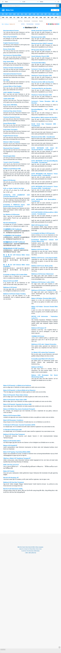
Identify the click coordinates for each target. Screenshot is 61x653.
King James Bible (8, 61)
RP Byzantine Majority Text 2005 (41, 50)
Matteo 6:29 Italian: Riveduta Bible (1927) (43, 298)
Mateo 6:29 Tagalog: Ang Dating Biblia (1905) (16, 452)
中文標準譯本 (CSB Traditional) (12, 229)
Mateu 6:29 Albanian (9, 180)
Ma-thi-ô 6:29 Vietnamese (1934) (12, 488)
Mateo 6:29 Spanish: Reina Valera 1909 (15, 399)
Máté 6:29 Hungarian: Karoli (39, 225)
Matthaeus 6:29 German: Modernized (42, 274)
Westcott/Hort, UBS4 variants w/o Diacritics (44, 117)
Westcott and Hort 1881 (38, 37)
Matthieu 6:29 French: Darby (39, 249)
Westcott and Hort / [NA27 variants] (42, 43)
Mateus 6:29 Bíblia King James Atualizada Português (19, 409)
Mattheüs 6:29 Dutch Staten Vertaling (14, 294)
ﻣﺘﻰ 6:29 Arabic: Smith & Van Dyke (13, 188)
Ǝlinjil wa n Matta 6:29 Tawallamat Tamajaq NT (17, 458)
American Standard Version (11, 117)
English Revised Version (10, 135)
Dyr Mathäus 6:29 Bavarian (11, 214)
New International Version (11, 30)
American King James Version (12, 111)
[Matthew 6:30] (59, 295)
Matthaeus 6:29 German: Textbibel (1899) (43, 290)
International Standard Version (12, 74)
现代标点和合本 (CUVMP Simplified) (13, 248)
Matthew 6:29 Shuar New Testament (14, 434)
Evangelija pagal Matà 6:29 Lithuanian (42, 359)
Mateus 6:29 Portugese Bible (12, 415)
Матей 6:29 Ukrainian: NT (11, 477)
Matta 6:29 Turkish (8, 471)
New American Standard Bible (12, 55)
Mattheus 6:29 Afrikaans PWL (12, 168)
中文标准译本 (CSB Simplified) (12, 235)
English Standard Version (11, 43)
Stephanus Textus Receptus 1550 (41, 75)
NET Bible (6, 80)
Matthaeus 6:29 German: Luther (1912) (42, 282)
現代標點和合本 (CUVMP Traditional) (14, 242)
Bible (3, 24)
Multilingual (7, 24)
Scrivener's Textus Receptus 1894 (41, 69)
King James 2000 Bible (10, 104)
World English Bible (9, 156)
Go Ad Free (3, 649)
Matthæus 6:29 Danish (10, 287)
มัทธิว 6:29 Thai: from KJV (11, 464)
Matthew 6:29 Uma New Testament (13, 482)
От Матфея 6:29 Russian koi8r (12, 429)
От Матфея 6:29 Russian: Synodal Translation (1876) (19, 425)
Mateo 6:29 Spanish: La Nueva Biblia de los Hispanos (19, 390)
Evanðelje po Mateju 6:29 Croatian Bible (15, 274)
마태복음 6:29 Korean (37, 336)
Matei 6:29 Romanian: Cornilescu (13, 420)
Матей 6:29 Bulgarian (9, 222)
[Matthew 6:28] (2, 295)
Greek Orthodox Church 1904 (40, 56)
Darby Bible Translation (10, 129)
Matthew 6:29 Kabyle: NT (38, 328)
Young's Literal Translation (11, 162)
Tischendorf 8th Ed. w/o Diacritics (41, 88)
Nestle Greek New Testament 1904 (41, 30)
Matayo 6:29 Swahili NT (10, 445)
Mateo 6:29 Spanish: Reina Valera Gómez (15, 395)
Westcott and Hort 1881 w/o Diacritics (42, 82)
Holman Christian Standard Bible (13, 67)
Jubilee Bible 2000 (8, 98)
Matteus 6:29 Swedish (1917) (11, 440)
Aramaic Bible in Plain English (12, 86)
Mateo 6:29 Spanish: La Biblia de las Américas (17, 385)
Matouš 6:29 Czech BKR (10, 281)
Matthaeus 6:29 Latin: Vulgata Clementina (43, 344)
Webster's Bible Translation (11, 142)
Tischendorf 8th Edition (38, 62)
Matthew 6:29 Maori (37, 367)
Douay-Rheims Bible (9, 123)
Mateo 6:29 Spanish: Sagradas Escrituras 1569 (17, 404)
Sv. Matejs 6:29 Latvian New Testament (43, 352)
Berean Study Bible (9, 49)
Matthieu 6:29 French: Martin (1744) (42, 266)
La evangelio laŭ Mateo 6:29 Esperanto (43, 233)
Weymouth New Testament (11, 148)
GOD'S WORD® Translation (11, 92)
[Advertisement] (30, 524)
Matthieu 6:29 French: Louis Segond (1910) (44, 257)
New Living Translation (10, 36)
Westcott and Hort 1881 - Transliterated (43, 137)
